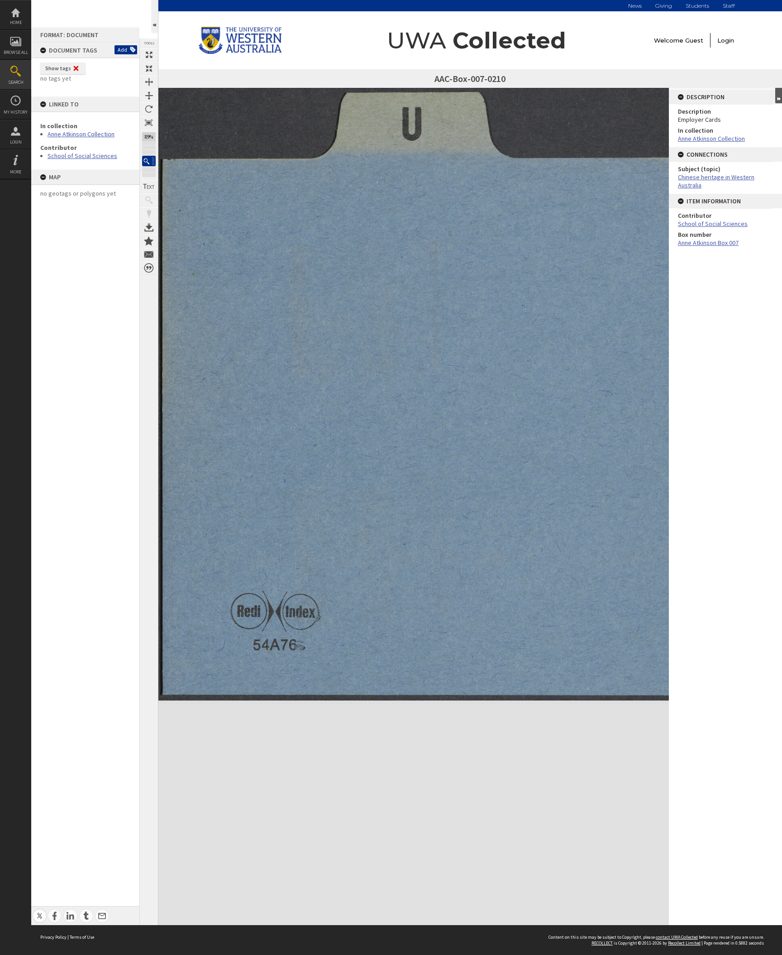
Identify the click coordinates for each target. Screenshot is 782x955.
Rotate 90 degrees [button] (149, 109)
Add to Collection (149, 241)
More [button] (15, 172)
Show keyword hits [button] (149, 200)
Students (697, 5)
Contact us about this (149, 254)
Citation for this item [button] (149, 268)
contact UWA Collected (677, 937)
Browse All (16, 52)
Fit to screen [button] (149, 68)
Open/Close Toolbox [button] (154, 16)
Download (149, 227)
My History (16, 112)
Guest (694, 40)
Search (16, 82)
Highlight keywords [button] (149, 214)
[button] (149, 161)
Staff (729, 5)
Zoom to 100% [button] (149, 123)
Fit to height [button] (149, 95)
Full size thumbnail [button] (149, 55)
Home (16, 22)
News (635, 5)
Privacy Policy (53, 937)
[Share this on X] (40, 911)
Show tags (58, 68)
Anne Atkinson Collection (81, 134)
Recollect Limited (684, 943)
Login (16, 142)
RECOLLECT (602, 943)
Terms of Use (82, 937)
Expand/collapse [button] (778, 95)
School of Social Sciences (82, 156)
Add (122, 49)
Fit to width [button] (149, 82)
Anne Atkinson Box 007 (708, 243)
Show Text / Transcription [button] (149, 186)
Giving (663, 5)
